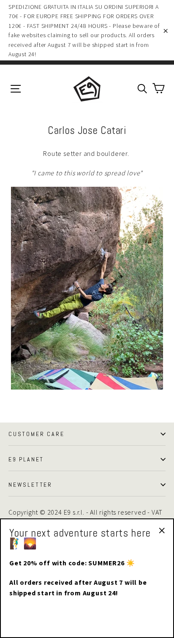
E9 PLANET (26, 459)
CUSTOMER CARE (36, 434)
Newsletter (30, 484)
